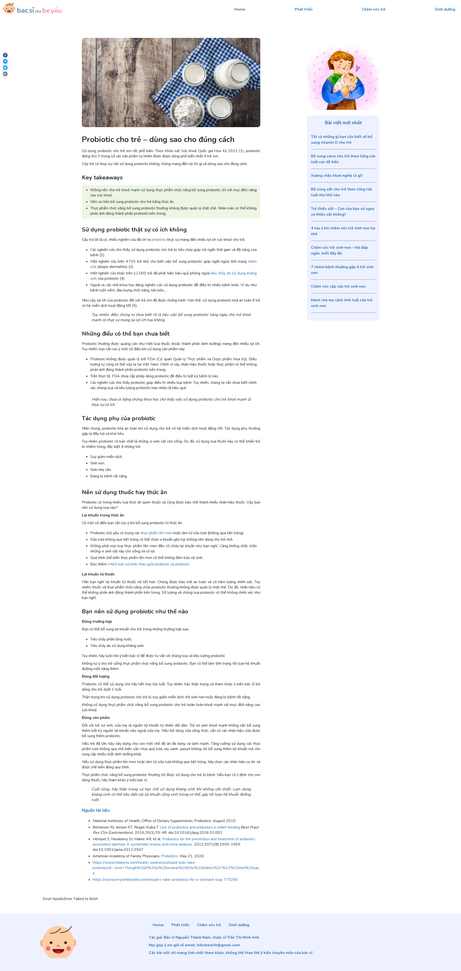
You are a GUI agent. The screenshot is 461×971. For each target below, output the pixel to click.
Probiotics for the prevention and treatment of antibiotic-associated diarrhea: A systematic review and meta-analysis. (174, 841)
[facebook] (5, 56)
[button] (95, 810)
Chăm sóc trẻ (374, 9)
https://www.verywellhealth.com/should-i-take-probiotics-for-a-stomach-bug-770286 (165, 879)
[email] (5, 74)
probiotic (159, 239)
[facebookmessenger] (5, 62)
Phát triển (304, 9)
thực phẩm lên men (157, 533)
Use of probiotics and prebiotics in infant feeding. (200, 827)
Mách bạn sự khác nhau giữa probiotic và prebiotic (149, 564)
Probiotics (169, 856)
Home (239, 9)
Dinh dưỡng (445, 9)
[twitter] (5, 68)
